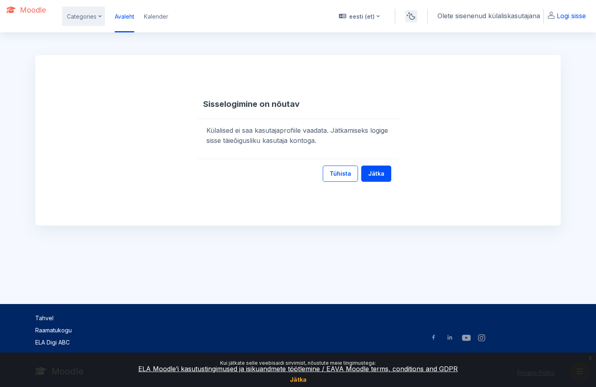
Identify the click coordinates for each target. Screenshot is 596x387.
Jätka (298, 379)
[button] (359, 16)
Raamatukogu (53, 330)
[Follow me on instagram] (482, 338)
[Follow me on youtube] (466, 338)
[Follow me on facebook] (433, 338)
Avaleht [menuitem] (124, 16)
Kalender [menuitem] (156, 16)
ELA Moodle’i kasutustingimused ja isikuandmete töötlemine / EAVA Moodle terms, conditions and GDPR (298, 369)
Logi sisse (571, 16)
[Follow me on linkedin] (450, 338)
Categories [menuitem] (81, 16)
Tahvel (44, 318)
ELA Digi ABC (52, 342)
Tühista (340, 173)
